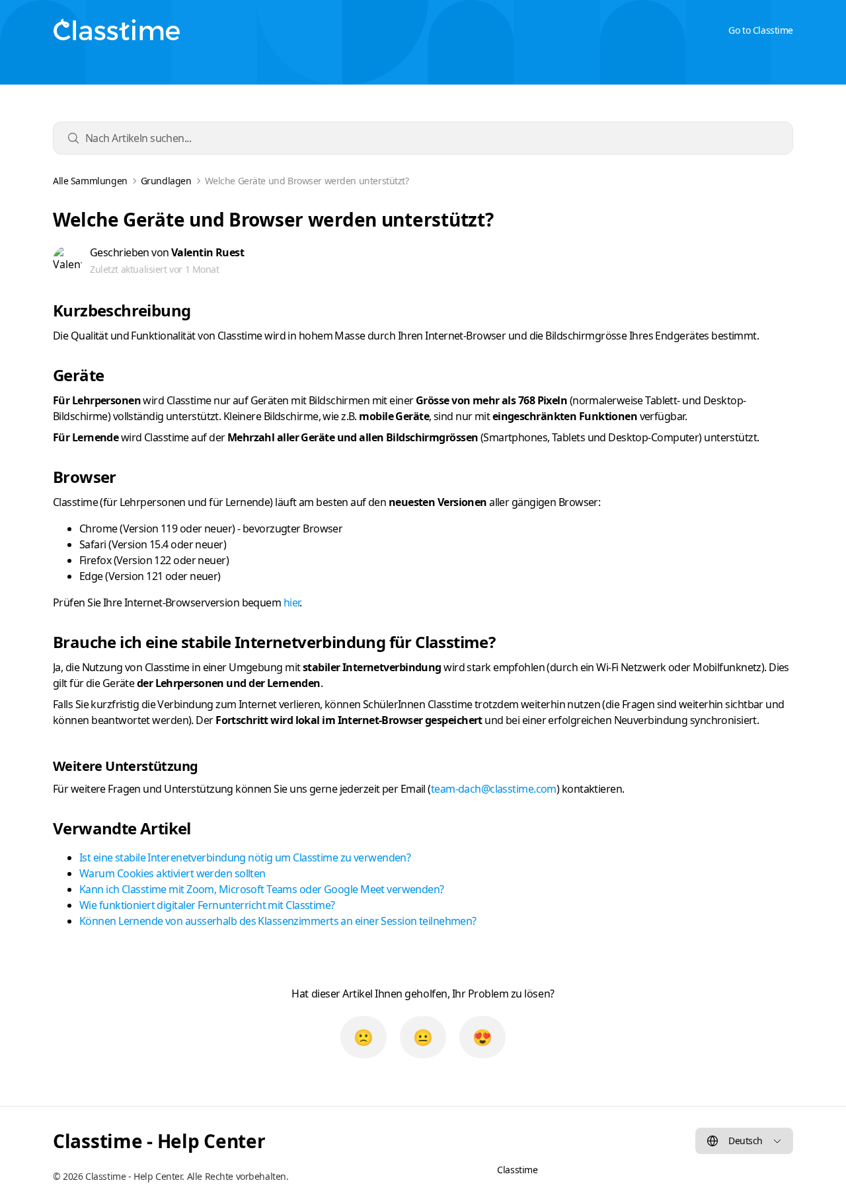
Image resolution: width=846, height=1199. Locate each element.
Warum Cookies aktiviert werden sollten (172, 873)
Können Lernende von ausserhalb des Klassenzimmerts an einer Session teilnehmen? (278, 921)
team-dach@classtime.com (494, 788)
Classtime (517, 1169)
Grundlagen (166, 181)
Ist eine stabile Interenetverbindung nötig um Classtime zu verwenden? (244, 857)
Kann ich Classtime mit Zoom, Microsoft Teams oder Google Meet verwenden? (261, 889)
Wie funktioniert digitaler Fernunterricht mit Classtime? (207, 905)
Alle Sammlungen (90, 181)
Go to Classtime (760, 30)
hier (292, 602)
